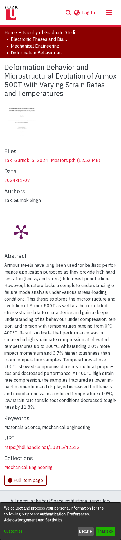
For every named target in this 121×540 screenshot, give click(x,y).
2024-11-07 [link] (17, 180)
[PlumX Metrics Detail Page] (21, 231)
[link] (52, 160)
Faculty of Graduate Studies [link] (51, 32)
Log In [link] (88, 12)
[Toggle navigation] (109, 12)
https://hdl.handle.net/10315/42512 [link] (42, 447)
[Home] (11, 13)
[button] (68, 12)
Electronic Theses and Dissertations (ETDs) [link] (39, 39)
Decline (85, 531)
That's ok (105, 531)
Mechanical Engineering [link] (35, 46)
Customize (13, 531)
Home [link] (11, 32)
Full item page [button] (27, 480)
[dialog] (60, 521)
